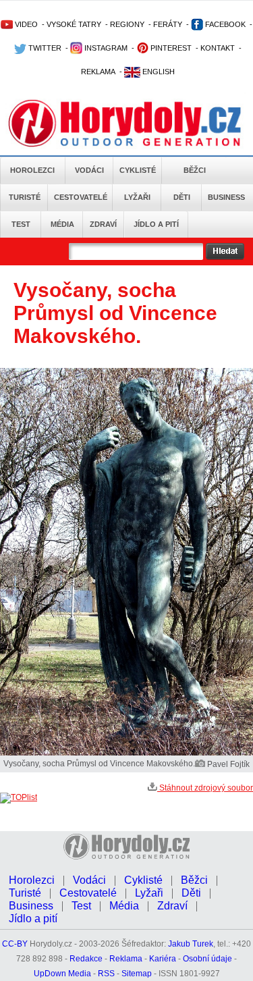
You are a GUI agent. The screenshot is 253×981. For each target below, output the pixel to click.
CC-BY (15, 944)
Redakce (86, 958)
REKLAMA (98, 72)
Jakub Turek (190, 944)
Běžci (195, 170)
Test (20, 224)
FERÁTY (167, 24)
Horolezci (32, 170)
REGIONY (127, 24)
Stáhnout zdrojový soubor (205, 788)
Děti (181, 197)
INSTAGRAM (105, 48)
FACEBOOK (224, 24)
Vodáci (89, 170)
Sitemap (136, 973)
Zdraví (103, 224)
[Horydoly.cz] (126, 121)
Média (62, 224)
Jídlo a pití (156, 224)
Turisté (24, 197)
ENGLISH (157, 72)
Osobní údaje (207, 958)
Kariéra (162, 958)
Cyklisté (137, 170)
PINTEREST (170, 48)
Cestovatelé (80, 197)
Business (226, 197)
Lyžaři (137, 197)
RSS (106, 973)
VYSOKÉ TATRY (74, 24)
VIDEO (25, 24)
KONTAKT (217, 48)
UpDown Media (62, 973)
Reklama (125, 958)
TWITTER (43, 48)
